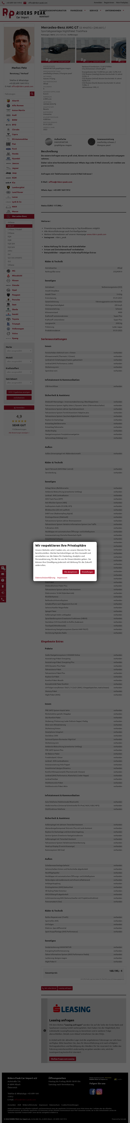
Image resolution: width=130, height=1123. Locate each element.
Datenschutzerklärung (45, 577)
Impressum (62, 577)
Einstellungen (87, 572)
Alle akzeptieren (70, 572)
